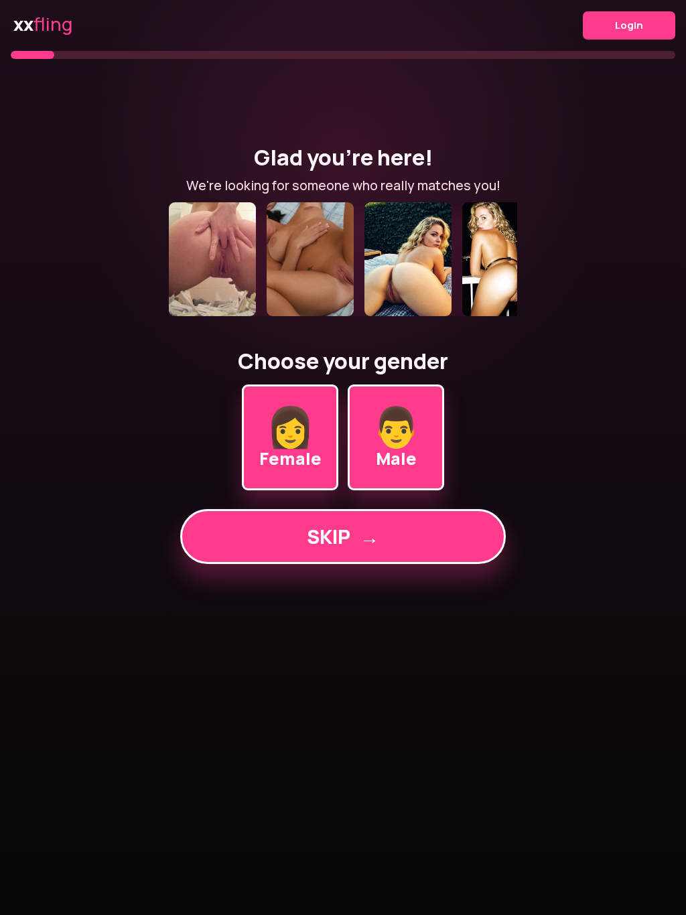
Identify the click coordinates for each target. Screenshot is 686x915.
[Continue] (343, 259)
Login (629, 25)
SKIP (343, 536)
